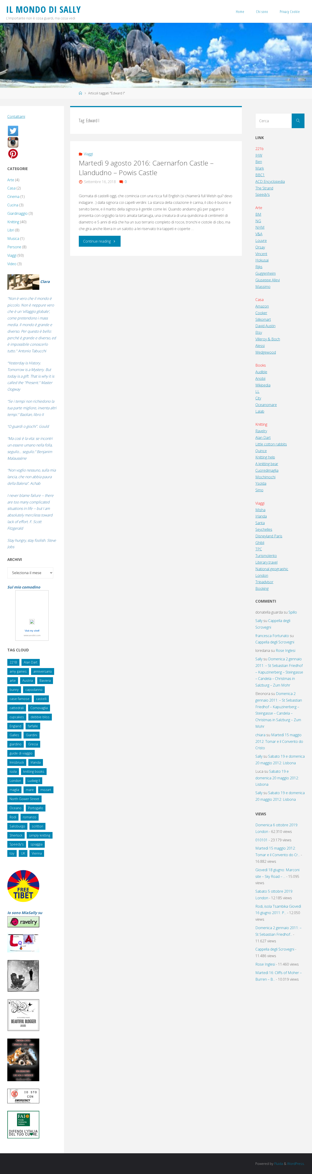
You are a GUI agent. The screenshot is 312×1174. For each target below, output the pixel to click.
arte (13, 680)
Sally (258, 620)
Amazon (262, 306)
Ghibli (259, 542)
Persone (14, 246)
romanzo (29, 817)
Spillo (292, 612)
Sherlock (16, 835)
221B (13, 662)
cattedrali (17, 708)
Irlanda (36, 762)
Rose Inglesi (285, 650)
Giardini (31, 735)
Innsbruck (17, 762)
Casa (11, 188)
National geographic (271, 568)
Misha (260, 509)
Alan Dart (30, 662)
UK (23, 853)
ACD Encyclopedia (270, 181)
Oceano (15, 808)
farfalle (33, 726)
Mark (259, 168)
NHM (259, 227)
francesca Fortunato (272, 635)
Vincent (261, 253)
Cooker (261, 312)
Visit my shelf (32, 630)
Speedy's (17, 844)
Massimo (262, 286)
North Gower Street (24, 799)
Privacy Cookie (290, 11)
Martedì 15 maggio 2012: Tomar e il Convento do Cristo (279, 741)
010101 (261, 839)
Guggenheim (265, 273)
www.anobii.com (32, 635)
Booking (262, 588)
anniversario (42, 671)
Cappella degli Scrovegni (274, 642)
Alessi (260, 345)
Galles (14, 735)
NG (258, 220)
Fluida (278, 1163)
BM (258, 214)
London (15, 780)
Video (11, 263)
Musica (13, 238)
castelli (41, 699)
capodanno (33, 689)
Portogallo (35, 808)
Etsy (258, 332)
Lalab (259, 411)
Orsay (260, 247)
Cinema (13, 196)
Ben (258, 161)
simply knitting (39, 835)
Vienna (37, 853)
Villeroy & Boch (267, 339)
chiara (260, 734)
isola (13, 771)
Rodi (13, 817)
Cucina (12, 204)
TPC (258, 549)
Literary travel (266, 562)
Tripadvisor (264, 581)
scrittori (37, 826)
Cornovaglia (39, 708)
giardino (15, 744)
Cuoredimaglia (266, 470)
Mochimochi (265, 476)
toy (12, 853)
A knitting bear (266, 463)
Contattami (16, 116)
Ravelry (261, 430)
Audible (261, 371)
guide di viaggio (21, 753)
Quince (261, 450)
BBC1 (260, 174)
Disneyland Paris (268, 536)
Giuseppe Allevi (267, 279)
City (258, 398)
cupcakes (17, 717)
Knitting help (265, 457)
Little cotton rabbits (271, 444)
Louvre (261, 240)
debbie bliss (40, 717)
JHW (258, 155)
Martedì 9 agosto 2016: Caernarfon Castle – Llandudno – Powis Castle (146, 167)
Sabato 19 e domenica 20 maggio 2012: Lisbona (277, 778)
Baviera (45, 680)
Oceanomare (266, 404)
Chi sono (262, 11)
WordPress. (296, 1163)
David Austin (265, 325)
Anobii (260, 378)
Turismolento (266, 555)
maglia (14, 790)
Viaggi (88, 153)
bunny (14, 689)
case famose (19, 699)
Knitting (13, 221)
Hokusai (262, 260)
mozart (45, 790)
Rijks (258, 266)
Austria (27, 680)
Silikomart (263, 319)
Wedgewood (265, 352)
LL (257, 391)
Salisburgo (17, 826)
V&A (258, 233)
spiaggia (36, 844)
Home (240, 11)
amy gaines (18, 671)
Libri (10, 230)
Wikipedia (262, 385)
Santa (260, 522)
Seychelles (263, 529)
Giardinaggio (17, 213)
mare (30, 790)
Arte (10, 179)
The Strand (264, 188)
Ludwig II (34, 780)
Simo (259, 489)
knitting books (33, 771)
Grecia (33, 744)
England (15, 726)
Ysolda (260, 483)
